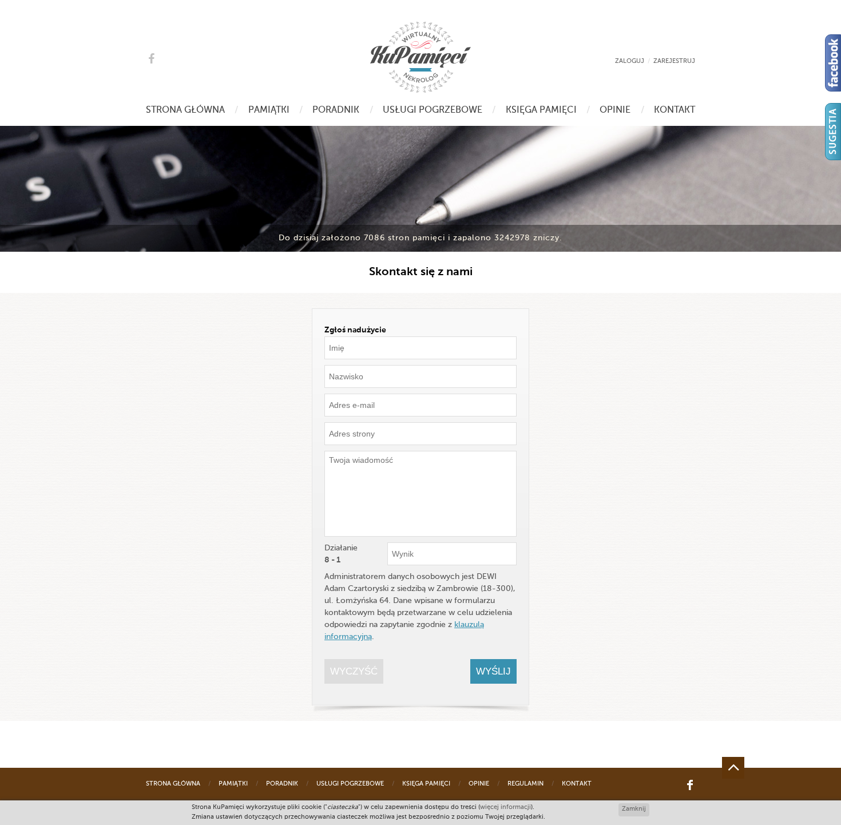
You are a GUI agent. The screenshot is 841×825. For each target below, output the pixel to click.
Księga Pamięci (541, 110)
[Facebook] (833, 63)
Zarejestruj (674, 61)
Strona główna (185, 110)
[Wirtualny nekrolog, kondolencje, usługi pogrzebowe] (420, 57)
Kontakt (674, 110)
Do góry (733, 768)
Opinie (615, 110)
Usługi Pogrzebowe (432, 110)
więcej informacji (505, 807)
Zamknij (634, 809)
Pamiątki (268, 110)
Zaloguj (629, 61)
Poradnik (335, 110)
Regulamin (525, 784)
